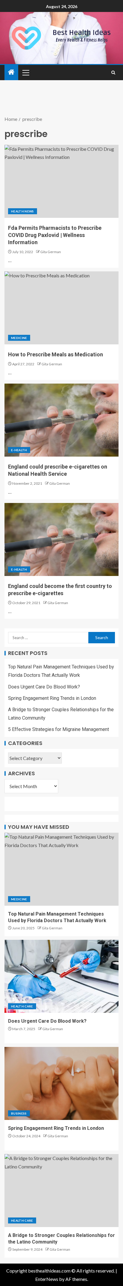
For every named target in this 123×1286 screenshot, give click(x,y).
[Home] (11, 72)
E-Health (19, 450)
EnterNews (46, 1279)
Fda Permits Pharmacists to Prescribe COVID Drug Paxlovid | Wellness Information (55, 235)
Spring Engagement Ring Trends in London (52, 698)
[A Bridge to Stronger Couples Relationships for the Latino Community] (61, 1190)
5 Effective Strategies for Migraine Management (58, 729)
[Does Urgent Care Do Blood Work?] (61, 976)
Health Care (22, 1006)
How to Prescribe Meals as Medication (55, 354)
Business (19, 1113)
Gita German (50, 252)
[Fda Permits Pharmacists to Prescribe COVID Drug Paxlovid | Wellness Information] (61, 181)
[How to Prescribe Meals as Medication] (61, 307)
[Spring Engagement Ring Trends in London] (61, 1083)
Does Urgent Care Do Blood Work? (44, 687)
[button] (25, 72)
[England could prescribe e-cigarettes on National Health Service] (61, 420)
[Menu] (25, 72)
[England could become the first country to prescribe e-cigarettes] (61, 539)
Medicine (19, 338)
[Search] (113, 72)
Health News (22, 211)
